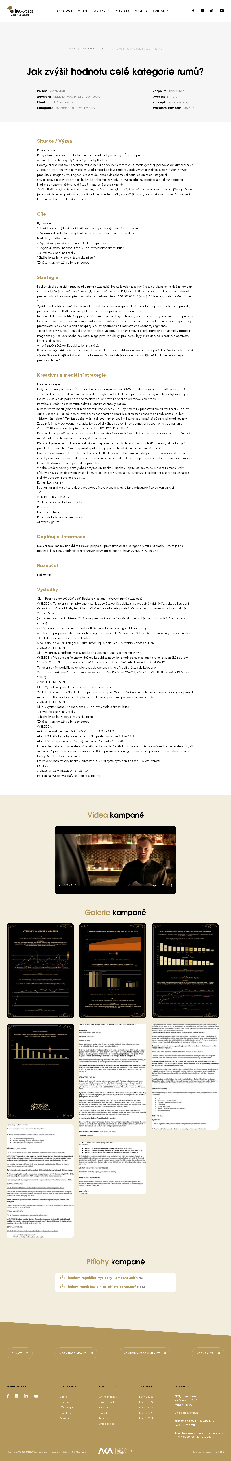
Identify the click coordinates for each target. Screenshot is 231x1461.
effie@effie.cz (191, 1413)
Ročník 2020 (57, 91)
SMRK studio (79, 1452)
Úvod (72, 49)
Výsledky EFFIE (90, 49)
